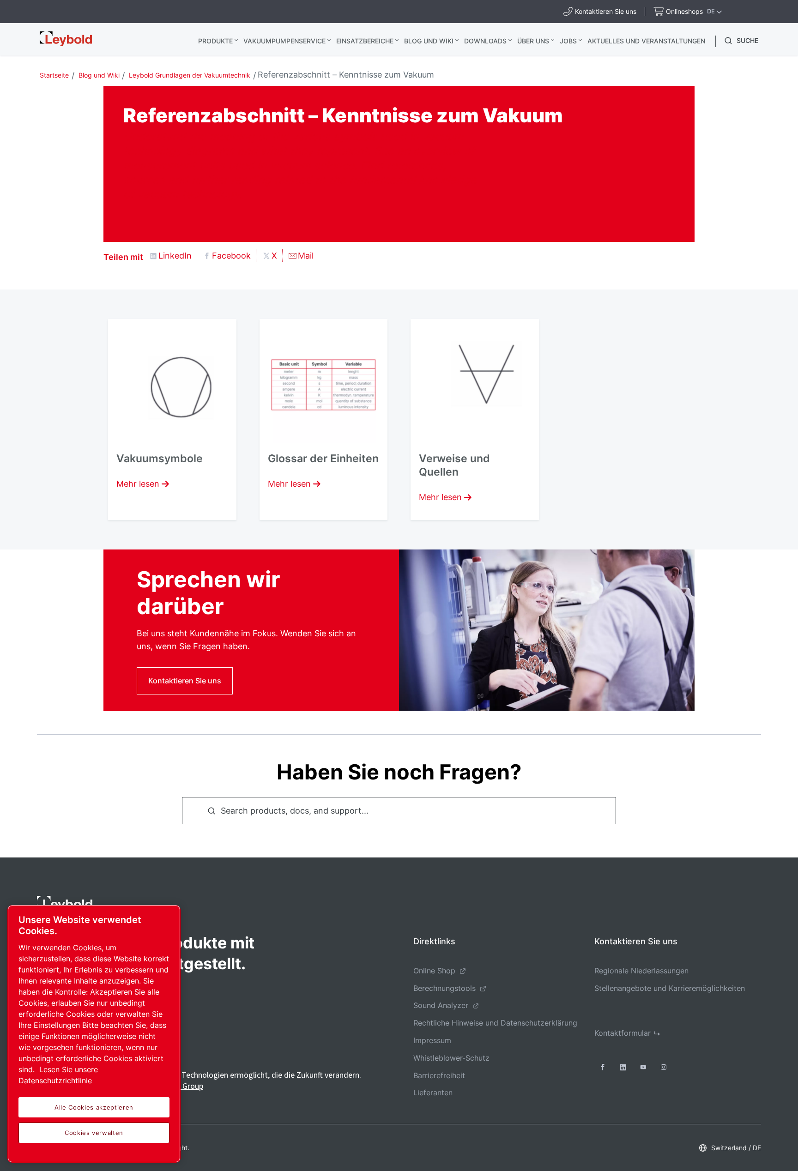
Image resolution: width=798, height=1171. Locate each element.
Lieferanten (433, 1092)
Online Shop (434, 970)
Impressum (432, 1040)
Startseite (54, 75)
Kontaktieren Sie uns (184, 680)
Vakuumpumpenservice (284, 41)
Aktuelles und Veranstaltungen (646, 41)
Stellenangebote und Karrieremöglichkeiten (669, 988)
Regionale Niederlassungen (641, 970)
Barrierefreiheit (439, 1075)
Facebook (231, 255)
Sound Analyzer (440, 1005)
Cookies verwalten (94, 1132)
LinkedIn (175, 255)
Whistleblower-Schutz (451, 1057)
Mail (306, 255)
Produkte (215, 41)
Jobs (568, 41)
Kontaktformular (622, 1033)
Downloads (485, 41)
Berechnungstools (444, 988)
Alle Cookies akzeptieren (93, 1107)
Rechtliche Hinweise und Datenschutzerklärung (495, 1022)
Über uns (533, 41)
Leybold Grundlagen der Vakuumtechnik (189, 75)
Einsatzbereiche (364, 41)
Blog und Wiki (428, 41)
